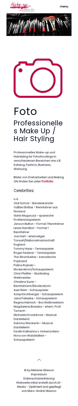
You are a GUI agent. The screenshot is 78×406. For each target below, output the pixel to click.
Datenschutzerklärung (39, 378)
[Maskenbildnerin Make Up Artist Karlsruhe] (22, 6)
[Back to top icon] (39, 360)
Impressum (39, 374)
